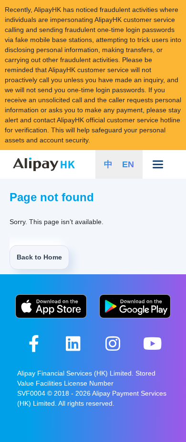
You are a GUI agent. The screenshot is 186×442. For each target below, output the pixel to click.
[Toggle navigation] (158, 165)
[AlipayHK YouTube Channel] (152, 343)
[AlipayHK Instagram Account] (113, 343)
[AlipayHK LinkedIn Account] (73, 343)
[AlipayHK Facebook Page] (33, 343)
